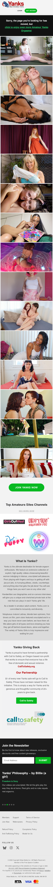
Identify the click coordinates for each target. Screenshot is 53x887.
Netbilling (47, 870)
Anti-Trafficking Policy (10, 833)
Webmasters (18, 821)
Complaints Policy (29, 829)
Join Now (5, 821)
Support (16, 817)
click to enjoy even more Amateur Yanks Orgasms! (26, 29)
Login (19, 11)
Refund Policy (7, 829)
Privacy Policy (31, 821)
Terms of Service (32, 817)
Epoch (42, 870)
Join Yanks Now (26, 487)
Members (6, 817)
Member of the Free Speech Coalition (26, 862)
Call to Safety (26, 700)
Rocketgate (17, 873)
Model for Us (27, 833)
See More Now (26, 511)
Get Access (31, 11)
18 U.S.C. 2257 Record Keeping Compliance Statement (26, 868)
